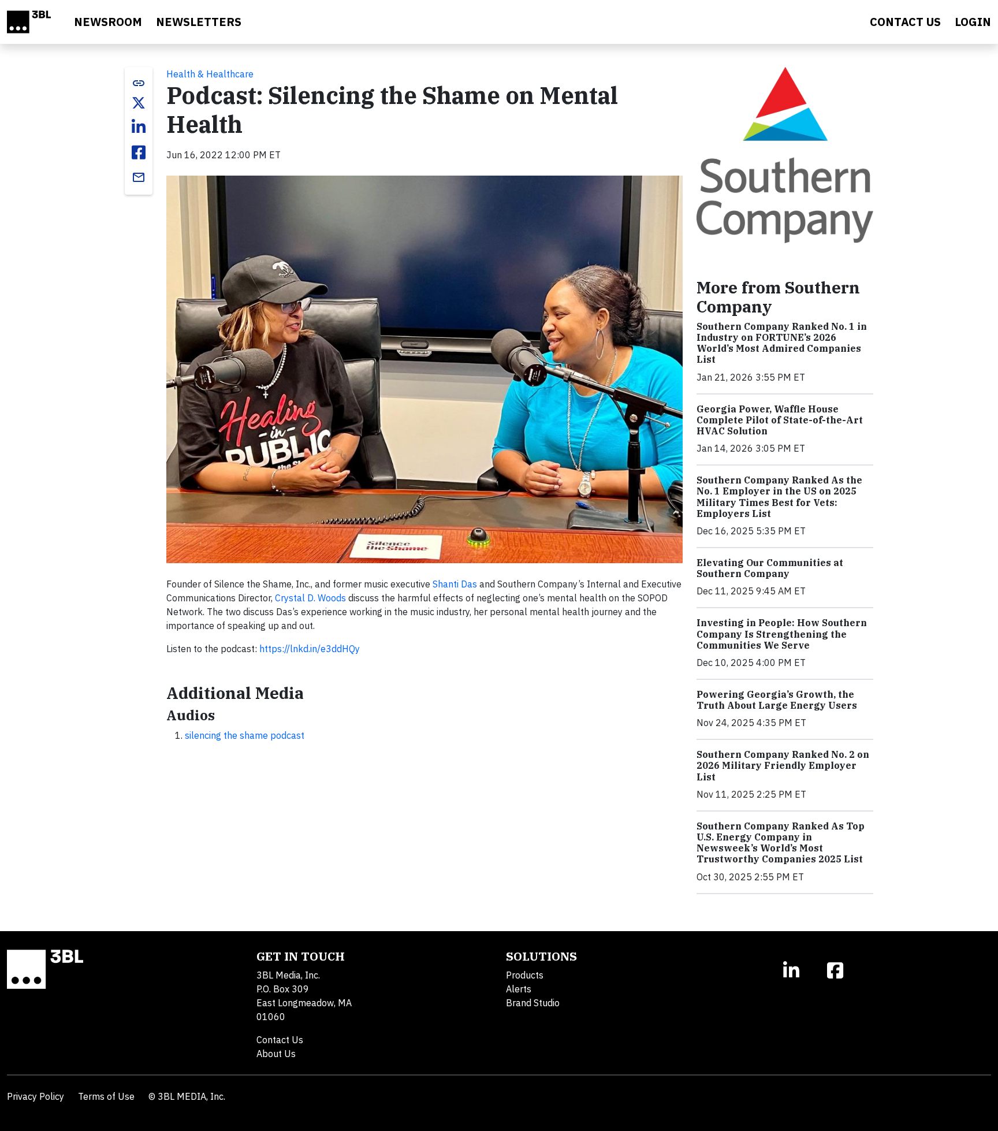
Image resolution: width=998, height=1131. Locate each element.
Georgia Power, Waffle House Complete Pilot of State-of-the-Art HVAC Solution (780, 420)
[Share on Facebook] (139, 152)
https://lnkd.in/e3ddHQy (309, 648)
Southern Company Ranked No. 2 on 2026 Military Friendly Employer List (783, 765)
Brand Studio (533, 1003)
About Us (276, 1053)
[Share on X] (139, 103)
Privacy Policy (35, 1096)
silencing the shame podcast (244, 735)
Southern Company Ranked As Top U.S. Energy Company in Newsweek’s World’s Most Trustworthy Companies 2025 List (781, 842)
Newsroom (108, 21)
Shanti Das (455, 584)
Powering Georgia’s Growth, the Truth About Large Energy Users (777, 700)
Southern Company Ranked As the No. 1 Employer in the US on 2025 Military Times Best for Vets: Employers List (779, 496)
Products (524, 975)
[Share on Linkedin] (139, 127)
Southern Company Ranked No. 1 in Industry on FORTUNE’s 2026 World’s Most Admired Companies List (782, 343)
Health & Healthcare (210, 74)
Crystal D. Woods (310, 598)
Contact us (905, 21)
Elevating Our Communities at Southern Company (770, 568)
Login (973, 21)
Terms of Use (106, 1096)
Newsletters (198, 21)
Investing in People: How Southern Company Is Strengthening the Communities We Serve (782, 633)
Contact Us (279, 1040)
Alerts (518, 989)
